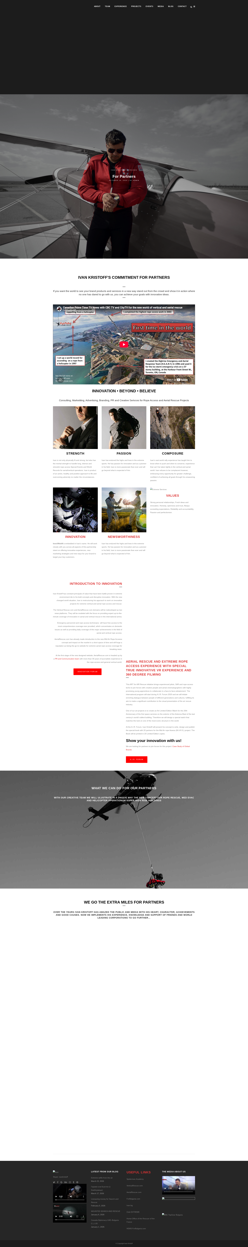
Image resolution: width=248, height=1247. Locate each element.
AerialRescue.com (134, 1192)
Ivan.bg (130, 1205)
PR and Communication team (67, 659)
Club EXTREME (133, 1212)
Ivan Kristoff (118, 170)
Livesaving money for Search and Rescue (104, 1200)
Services (132, 170)
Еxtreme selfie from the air (102, 1178)
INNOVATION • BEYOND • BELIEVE (124, 391)
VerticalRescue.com (135, 1186)
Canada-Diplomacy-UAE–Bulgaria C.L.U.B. (105, 1222)
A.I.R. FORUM (136, 759)
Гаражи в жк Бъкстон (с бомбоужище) (101, 1188)
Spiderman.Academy (135, 1179)
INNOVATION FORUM (88, 672)
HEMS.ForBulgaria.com (136, 1228)
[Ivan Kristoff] (172, 1215)
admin (136, 180)
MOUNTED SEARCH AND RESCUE (105, 1211)
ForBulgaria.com (133, 1199)
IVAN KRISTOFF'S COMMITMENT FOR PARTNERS (124, 277)
